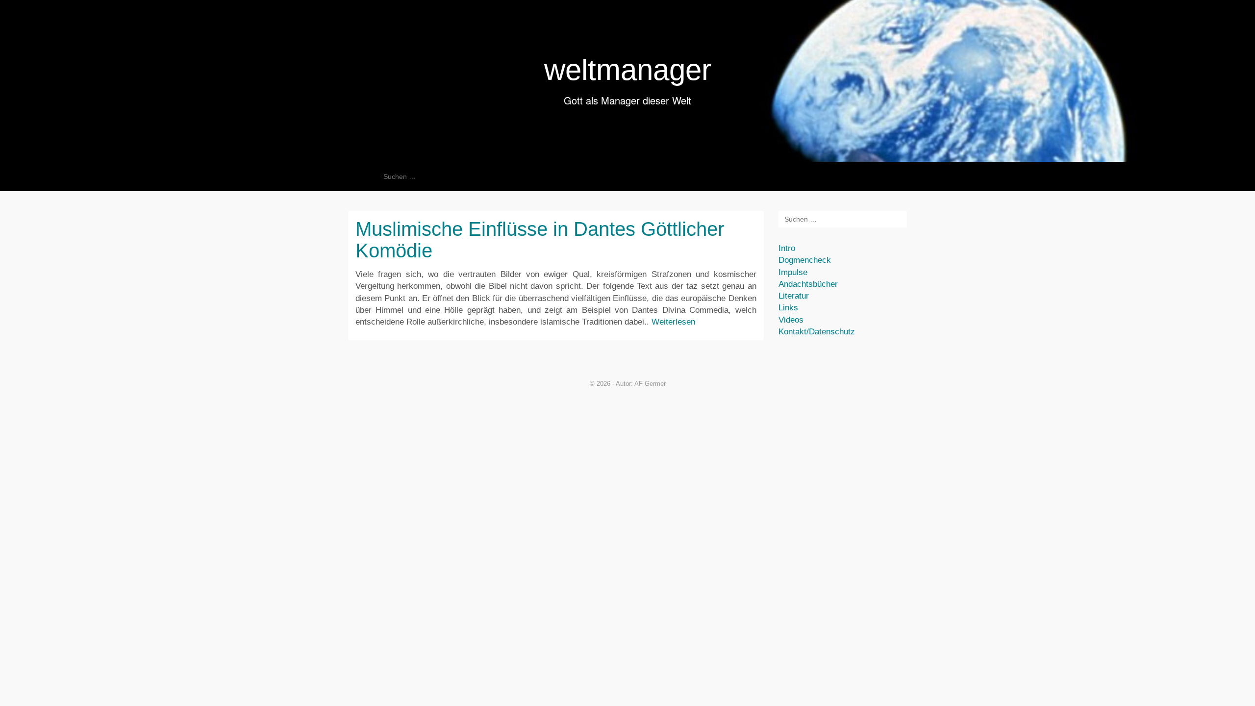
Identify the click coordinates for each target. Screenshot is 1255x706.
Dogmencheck (804, 260)
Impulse (792, 272)
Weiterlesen (673, 322)
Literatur (793, 296)
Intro (786, 248)
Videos (790, 320)
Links (788, 307)
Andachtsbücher (808, 284)
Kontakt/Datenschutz (816, 331)
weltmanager (627, 69)
